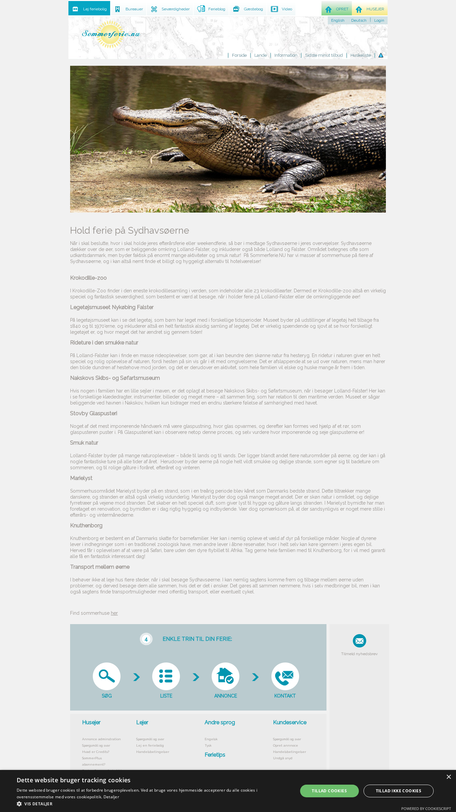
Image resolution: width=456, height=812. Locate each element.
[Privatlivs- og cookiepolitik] (381, 55)
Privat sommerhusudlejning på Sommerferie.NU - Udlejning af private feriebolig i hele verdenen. (111, 34)
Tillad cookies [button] (329, 791)
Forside (239, 55)
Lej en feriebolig (150, 745)
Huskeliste (361, 55)
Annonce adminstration (101, 739)
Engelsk (211, 739)
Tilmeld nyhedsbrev (359, 653)
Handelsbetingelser (152, 752)
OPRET (342, 9)
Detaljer (111, 797)
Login (379, 20)
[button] (153, 803)
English (338, 20)
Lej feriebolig (95, 9)
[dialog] (228, 791)
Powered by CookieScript (426, 808)
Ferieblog (216, 9)
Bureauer (134, 9)
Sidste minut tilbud (324, 55)
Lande (260, 55)
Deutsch (359, 20)
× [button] (448, 777)
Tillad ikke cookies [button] (399, 791)
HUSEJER (375, 9)
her (114, 613)
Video (287, 9)
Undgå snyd (282, 758)
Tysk (208, 745)
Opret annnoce (285, 745)
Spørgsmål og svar (96, 745)
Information (285, 55)
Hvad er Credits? (95, 752)
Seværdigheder (176, 9)
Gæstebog (253, 9)
